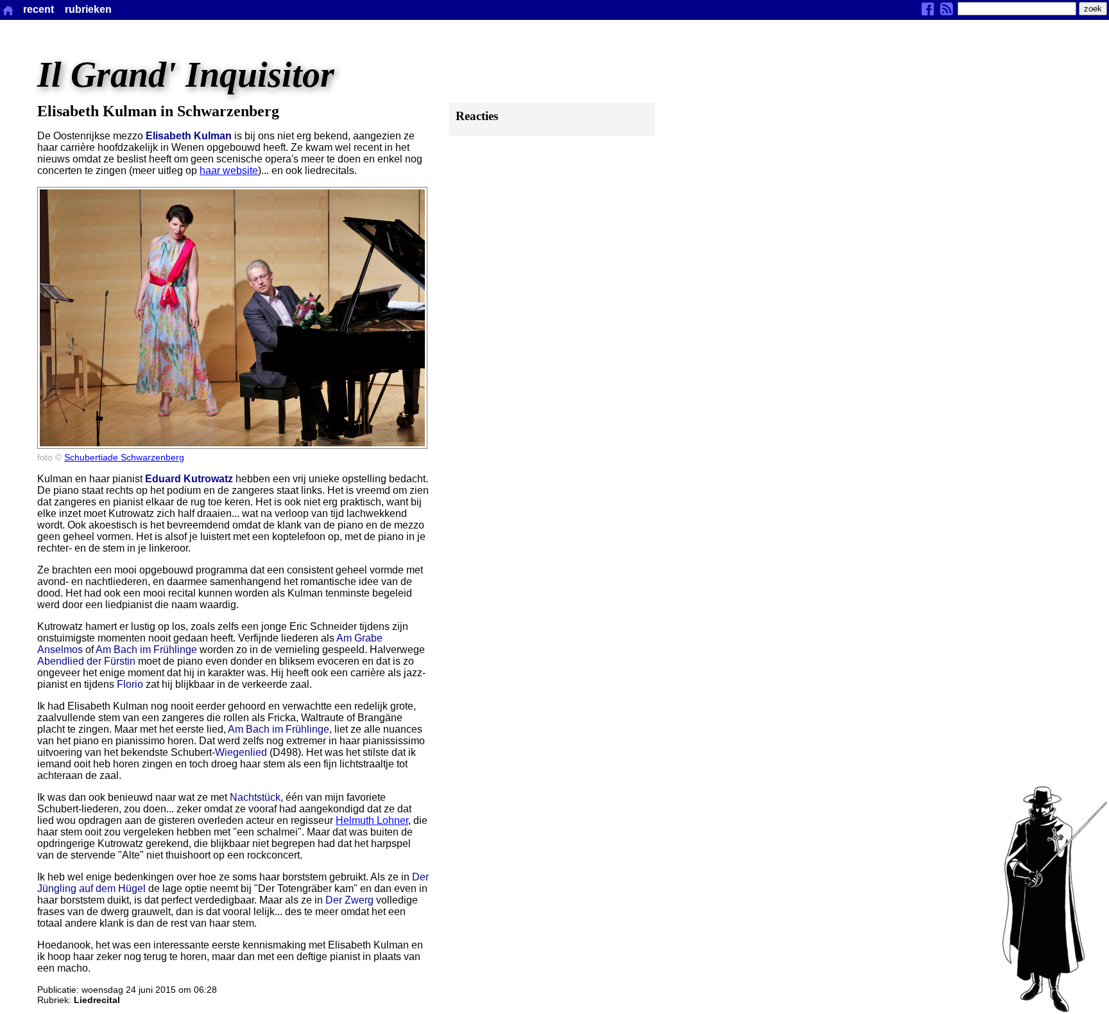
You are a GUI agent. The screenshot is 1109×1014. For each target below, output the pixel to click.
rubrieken (88, 9)
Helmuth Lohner (372, 820)
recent (38, 9)
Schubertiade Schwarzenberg (124, 457)
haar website (229, 170)
